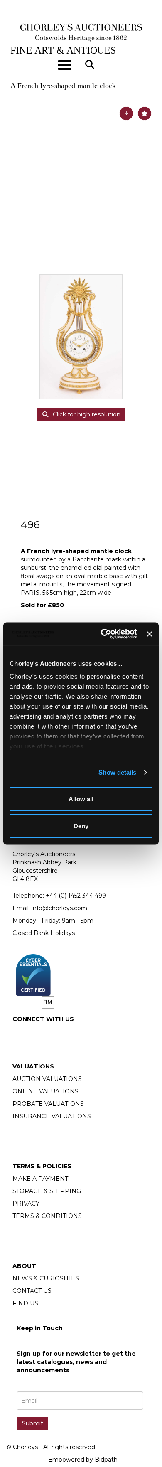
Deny (81, 825)
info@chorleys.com (59, 908)
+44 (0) (76, 895)
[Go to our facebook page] (20, 1033)
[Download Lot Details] (126, 113)
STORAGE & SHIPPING (46, 1191)
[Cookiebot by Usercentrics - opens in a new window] (103, 634)
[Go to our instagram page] (38, 1033)
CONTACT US (32, 1291)
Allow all (81, 798)
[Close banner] (149, 634)
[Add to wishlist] (144, 113)
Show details (117, 772)
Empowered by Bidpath (83, 1459)
